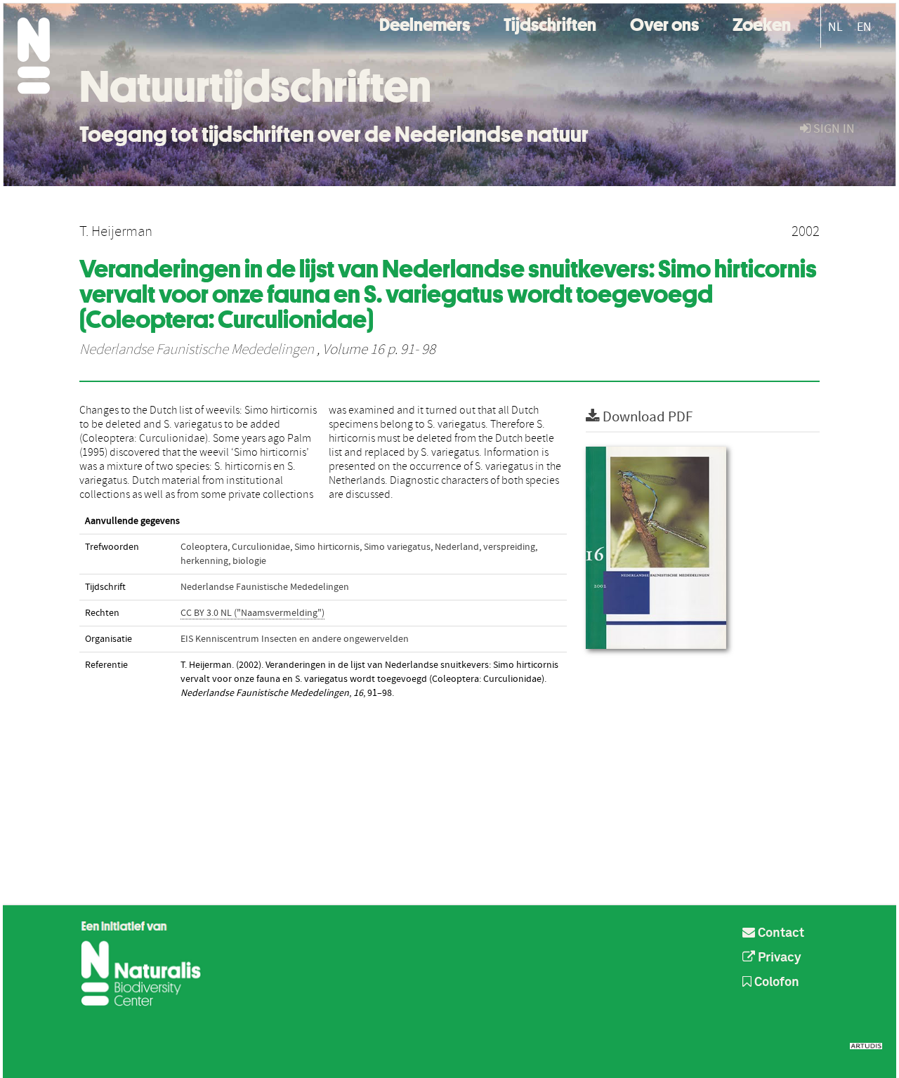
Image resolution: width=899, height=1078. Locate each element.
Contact (779, 933)
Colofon (775, 982)
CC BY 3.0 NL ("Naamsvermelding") (252, 613)
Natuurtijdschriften (255, 86)
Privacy (778, 958)
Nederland (457, 547)
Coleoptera (204, 547)
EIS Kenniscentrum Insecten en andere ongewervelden (295, 639)
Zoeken (762, 23)
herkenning (204, 561)
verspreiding (509, 547)
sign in (833, 128)
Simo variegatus (397, 547)
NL (835, 27)
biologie (249, 561)
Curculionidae (261, 547)
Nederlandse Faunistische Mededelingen (196, 349)
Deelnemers (424, 23)
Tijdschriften (550, 23)
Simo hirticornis (327, 547)
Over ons (664, 23)
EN (864, 27)
